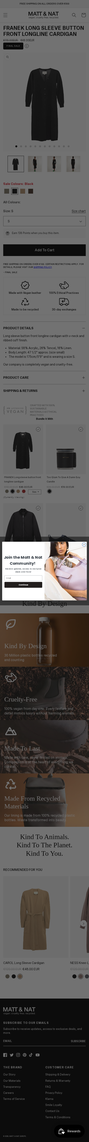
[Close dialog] (84, 544)
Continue (23, 584)
